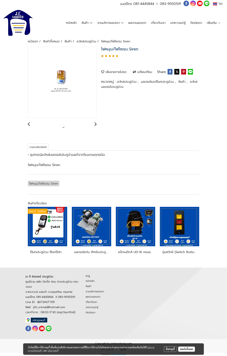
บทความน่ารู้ (178, 22)
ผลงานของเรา (137, 22)
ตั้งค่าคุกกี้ (170, 349)
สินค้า (86, 22)
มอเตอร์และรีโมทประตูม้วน (158, 81)
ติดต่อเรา (196, 22)
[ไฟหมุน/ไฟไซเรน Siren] (62, 82)
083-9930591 (170, 3)
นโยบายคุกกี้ (53, 350)
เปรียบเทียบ (144, 72)
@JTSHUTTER (46, 302)
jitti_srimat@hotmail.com (49, 307)
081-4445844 (143, 3)
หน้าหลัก (71, 22)
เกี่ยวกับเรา (158, 22)
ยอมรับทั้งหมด (186, 349)
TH (219, 4)
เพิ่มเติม (212, 22)
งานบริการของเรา (109, 22)
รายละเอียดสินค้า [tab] (38, 147)
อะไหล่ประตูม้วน (127, 81)
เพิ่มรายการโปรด (115, 72)
